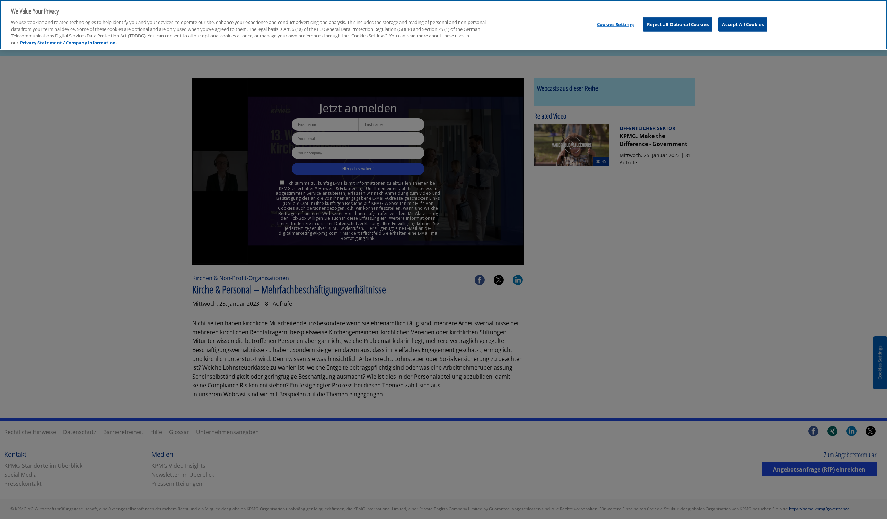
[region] (443, 25)
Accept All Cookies (743, 24)
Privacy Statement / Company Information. (68, 43)
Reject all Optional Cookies (678, 24)
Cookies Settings (615, 24)
